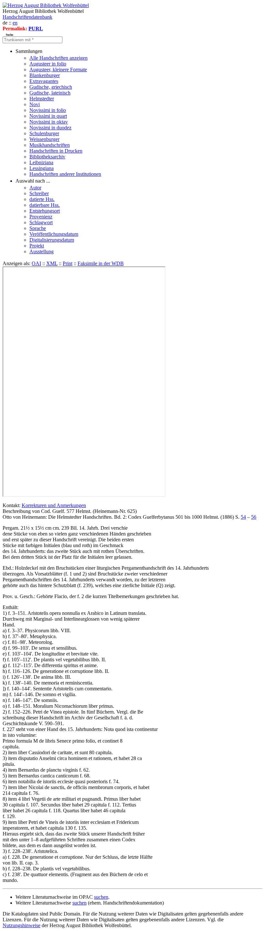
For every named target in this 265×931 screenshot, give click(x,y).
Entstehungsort (44, 211)
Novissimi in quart (48, 116)
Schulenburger (44, 133)
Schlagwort (41, 222)
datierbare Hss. (44, 205)
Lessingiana (41, 168)
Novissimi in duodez (50, 127)
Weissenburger (44, 139)
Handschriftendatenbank (27, 17)
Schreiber (39, 193)
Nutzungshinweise (21, 925)
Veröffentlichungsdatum (53, 234)
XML (52, 263)
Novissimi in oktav (48, 122)
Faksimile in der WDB (101, 263)
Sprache (37, 228)
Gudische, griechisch (50, 87)
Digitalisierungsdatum (51, 240)
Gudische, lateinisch (49, 92)
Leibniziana (41, 162)
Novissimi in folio (47, 110)
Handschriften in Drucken (55, 151)
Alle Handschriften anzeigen (58, 58)
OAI (36, 263)
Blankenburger (44, 75)
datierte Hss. (42, 199)
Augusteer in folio (47, 63)
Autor (35, 187)
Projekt (36, 245)
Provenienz (40, 216)
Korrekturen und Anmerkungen (54, 505)
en (15, 22)
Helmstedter (41, 98)
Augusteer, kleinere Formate (58, 69)
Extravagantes (43, 81)
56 (253, 517)
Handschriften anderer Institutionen (65, 174)
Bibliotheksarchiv (47, 156)
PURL (35, 28)
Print (67, 263)
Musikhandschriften (49, 145)
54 (243, 517)
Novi (34, 104)
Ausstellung (41, 251)
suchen (101, 897)
